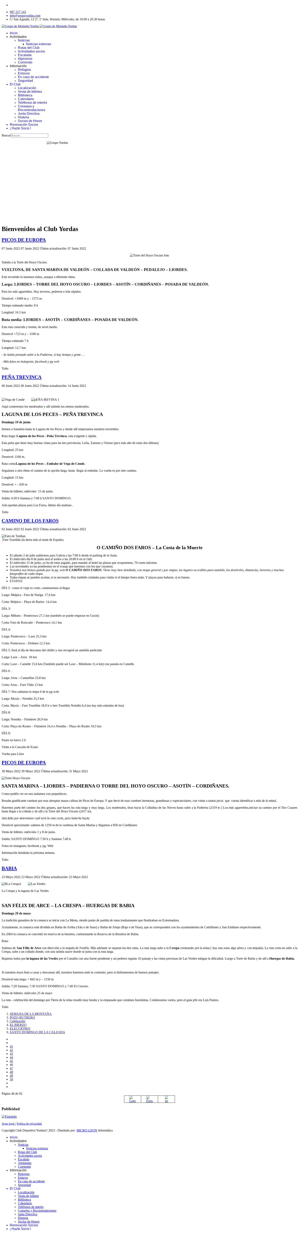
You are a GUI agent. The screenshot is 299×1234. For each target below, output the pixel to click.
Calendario (26, 99)
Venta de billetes (30, 91)
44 (11, 1057)
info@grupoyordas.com (25, 15)
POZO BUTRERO (22, 1017)
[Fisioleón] (9, 1116)
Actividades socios (31, 51)
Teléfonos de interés (32, 102)
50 (11, 1079)
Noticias (24, 40)
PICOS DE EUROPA (24, 239)
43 (11, 1053)
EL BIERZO (18, 1025)
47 (11, 1068)
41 (11, 1046)
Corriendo (25, 62)
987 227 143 (18, 12)
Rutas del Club (28, 47)
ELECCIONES (20, 1028)
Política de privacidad (29, 1123)
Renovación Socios (24, 124)
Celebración (17, 1021)
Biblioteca (25, 95)
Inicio (13, 33)
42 (11, 1050)
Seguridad (25, 80)
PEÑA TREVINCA (21, 377)
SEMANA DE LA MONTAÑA (31, 1014)
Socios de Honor (30, 121)
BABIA (9, 868)
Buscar (6, 135)
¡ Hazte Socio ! (20, 128)
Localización (27, 88)
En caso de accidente (33, 77)
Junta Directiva (28, 113)
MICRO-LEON (86, 1130)
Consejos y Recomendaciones (31, 108)
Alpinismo (25, 58)
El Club (15, 84)
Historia (23, 117)
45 (11, 1061)
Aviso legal (8, 1123)
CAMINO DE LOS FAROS (30, 520)
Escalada (25, 55)
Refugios (24, 69)
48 (11, 1072)
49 (11, 1075)
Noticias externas (38, 44)
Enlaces (24, 73)
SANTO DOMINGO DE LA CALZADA (37, 1032)
